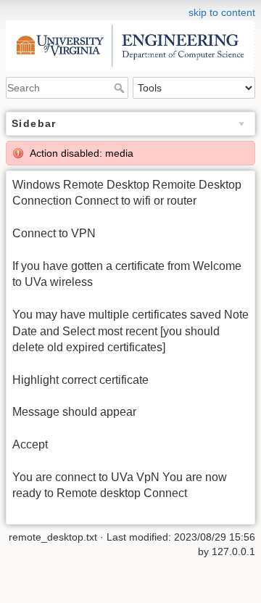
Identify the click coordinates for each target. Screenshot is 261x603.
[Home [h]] (130, 9)
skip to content (221, 12)
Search (121, 88)
